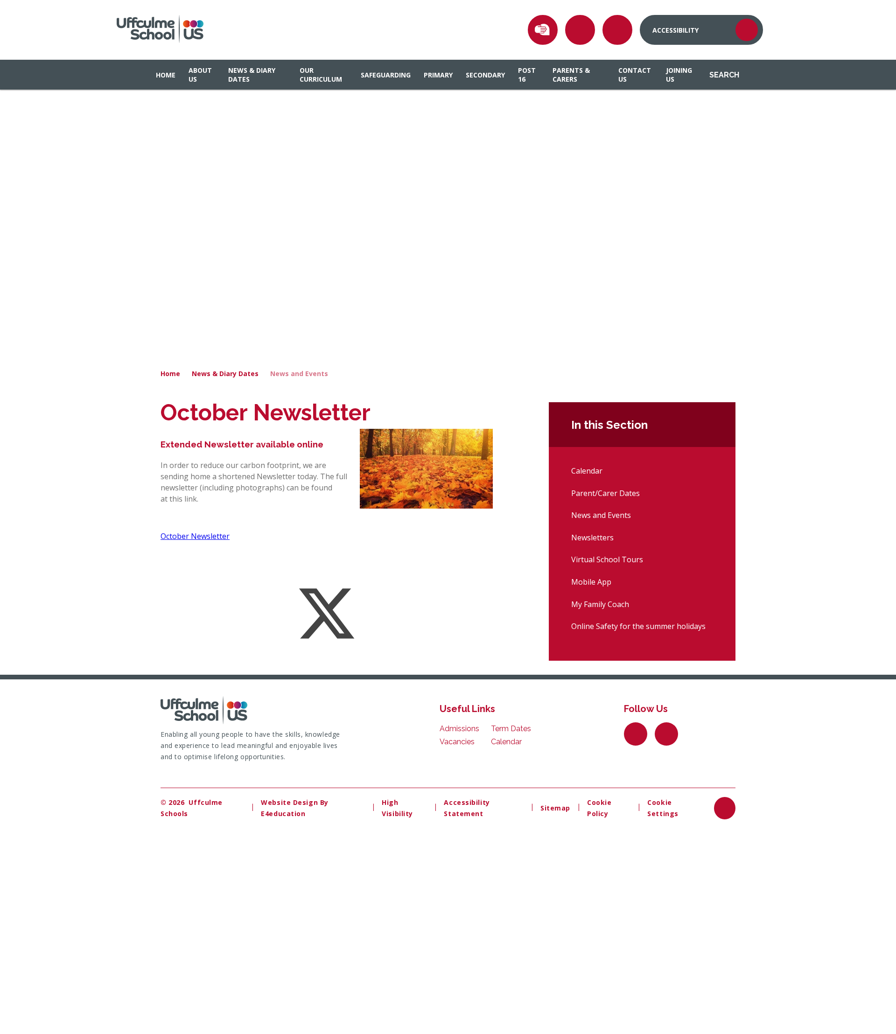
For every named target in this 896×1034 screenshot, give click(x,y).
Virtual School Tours (607, 559)
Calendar (586, 471)
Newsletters (592, 537)
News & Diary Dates (225, 373)
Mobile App (591, 582)
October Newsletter (195, 536)
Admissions (459, 728)
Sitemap (555, 807)
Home (170, 373)
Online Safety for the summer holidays (638, 626)
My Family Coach (600, 604)
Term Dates (511, 728)
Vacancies (457, 741)
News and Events (299, 373)
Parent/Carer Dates (605, 493)
